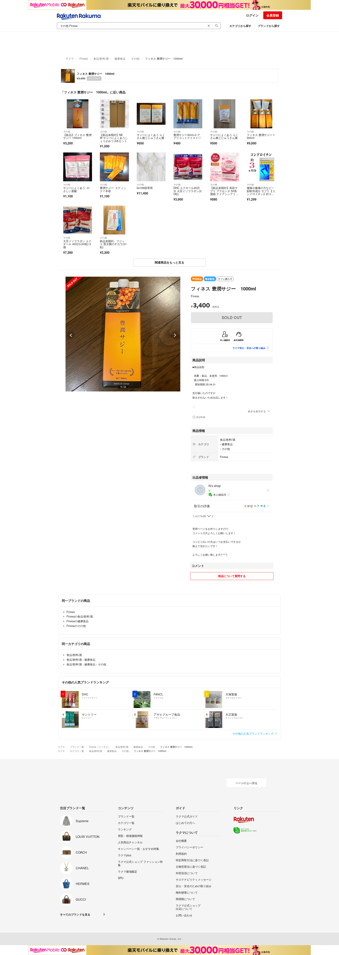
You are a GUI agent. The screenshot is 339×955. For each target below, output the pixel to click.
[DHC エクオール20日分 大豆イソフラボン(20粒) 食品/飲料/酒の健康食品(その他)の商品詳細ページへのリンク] (187, 166)
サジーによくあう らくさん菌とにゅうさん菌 (151, 136)
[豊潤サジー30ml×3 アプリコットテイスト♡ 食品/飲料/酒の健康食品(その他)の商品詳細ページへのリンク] (187, 113)
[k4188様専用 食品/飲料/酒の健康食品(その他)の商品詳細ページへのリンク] (151, 166)
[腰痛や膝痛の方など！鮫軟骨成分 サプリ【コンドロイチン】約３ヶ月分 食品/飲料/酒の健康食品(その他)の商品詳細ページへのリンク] (261, 166)
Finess (83, 58)
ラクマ (70, 58)
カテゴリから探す (240, 26)
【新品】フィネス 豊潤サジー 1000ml (77, 136)
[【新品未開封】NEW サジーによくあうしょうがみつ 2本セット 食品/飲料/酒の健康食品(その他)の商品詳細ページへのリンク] (114, 113)
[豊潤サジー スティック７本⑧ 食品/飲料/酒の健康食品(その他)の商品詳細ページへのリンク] (114, 166)
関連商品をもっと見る (169, 262)
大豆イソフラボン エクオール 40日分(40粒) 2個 (77, 244)
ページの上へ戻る (246, 783)
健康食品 (119, 58)
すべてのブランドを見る (75, 914)
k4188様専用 (145, 188)
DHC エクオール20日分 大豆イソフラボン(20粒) (187, 191)
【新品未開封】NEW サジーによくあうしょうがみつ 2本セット (114, 138)
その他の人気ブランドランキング (253, 733)
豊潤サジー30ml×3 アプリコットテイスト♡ (187, 136)
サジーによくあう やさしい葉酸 (76, 189)
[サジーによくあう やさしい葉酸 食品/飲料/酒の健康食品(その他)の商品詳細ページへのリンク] (77, 166)
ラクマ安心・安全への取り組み (248, 348)
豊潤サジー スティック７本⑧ (113, 189)
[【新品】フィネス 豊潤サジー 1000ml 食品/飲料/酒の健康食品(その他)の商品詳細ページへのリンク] (77, 113)
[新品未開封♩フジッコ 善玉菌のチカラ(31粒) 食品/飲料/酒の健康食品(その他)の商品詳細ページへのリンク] (114, 220)
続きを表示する (257, 411)
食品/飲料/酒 (101, 58)
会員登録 (272, 15)
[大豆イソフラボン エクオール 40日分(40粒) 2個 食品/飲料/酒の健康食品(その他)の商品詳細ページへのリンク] (77, 220)
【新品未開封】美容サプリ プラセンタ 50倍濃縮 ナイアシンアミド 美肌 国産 (224, 192)
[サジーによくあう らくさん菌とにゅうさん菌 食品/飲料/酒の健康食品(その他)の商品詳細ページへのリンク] (151, 113)
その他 (135, 58)
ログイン (252, 15)
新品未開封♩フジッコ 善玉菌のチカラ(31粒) (113, 244)
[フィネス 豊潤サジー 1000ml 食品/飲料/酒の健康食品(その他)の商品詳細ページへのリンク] (261, 113)
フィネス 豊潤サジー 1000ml (261, 136)
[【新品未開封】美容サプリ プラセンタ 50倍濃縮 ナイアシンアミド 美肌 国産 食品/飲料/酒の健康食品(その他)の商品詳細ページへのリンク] (224, 166)
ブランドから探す (269, 26)
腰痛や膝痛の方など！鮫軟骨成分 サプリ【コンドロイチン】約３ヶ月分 (261, 192)
